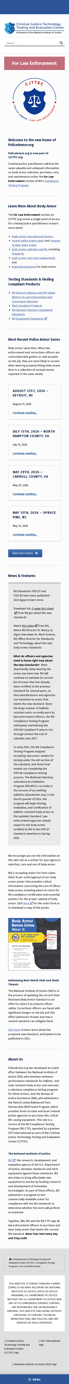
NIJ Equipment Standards (28, 318)
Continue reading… (25, 412)
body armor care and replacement (33, 258)
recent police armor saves (28, 240)
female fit (18, 253)
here (23, 600)
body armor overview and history (32, 236)
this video (28, 625)
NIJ (10, 1160)
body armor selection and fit (29, 249)
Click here (14, 1029)
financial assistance (24, 266)
